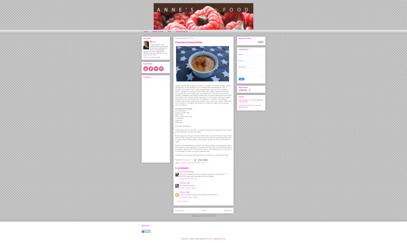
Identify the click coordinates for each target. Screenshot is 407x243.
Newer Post (179, 210)
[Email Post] (194, 160)
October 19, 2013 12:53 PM (188, 179)
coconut (189, 163)
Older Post (228, 210)
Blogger (223, 239)
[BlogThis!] (201, 160)
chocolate (183, 163)
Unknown (183, 192)
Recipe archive (158, 31)
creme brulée (196, 163)
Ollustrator (209, 239)
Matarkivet (183, 183)
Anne (154, 42)
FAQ (169, 31)
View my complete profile (151, 57)
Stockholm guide (182, 31)
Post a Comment (183, 201)
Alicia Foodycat (185, 172)
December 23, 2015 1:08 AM (188, 197)
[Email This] (199, 160)
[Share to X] (203, 160)
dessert (203, 163)
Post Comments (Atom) (208, 216)
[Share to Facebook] (205, 160)
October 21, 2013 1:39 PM (188, 188)
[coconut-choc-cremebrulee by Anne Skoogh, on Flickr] (202, 82)
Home (146, 31)
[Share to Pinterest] (207, 160)
